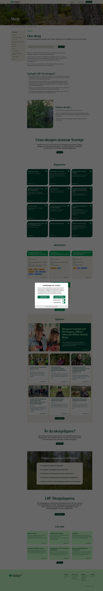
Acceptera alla (43, 297)
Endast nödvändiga (59, 297)
